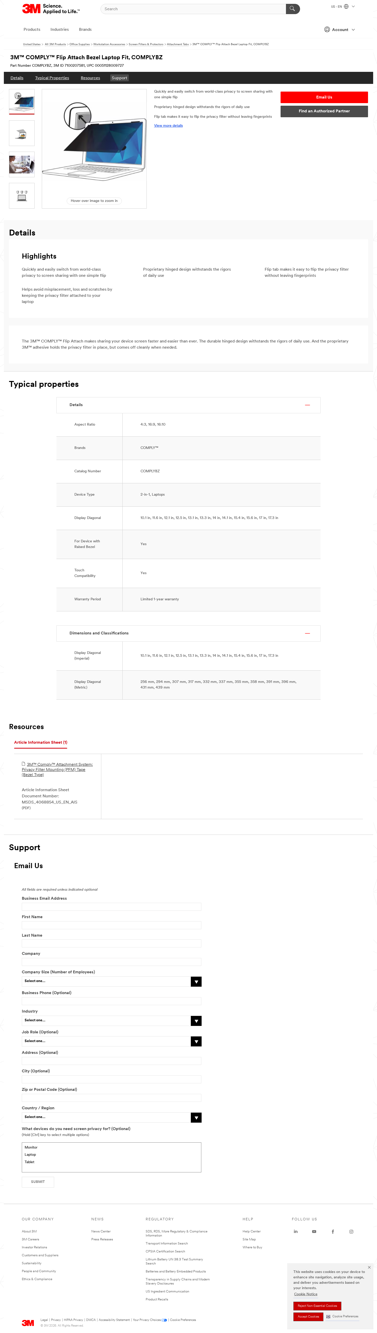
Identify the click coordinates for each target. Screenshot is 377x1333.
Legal (44, 1320)
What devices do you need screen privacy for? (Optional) (76, 1129)
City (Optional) (36, 1071)
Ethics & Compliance (37, 1279)
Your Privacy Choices (147, 1320)
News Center (101, 1231)
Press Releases (102, 1239)
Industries (60, 30)
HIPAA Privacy (73, 1320)
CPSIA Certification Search (165, 1251)
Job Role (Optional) (40, 1032)
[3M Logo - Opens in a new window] (51, 9)
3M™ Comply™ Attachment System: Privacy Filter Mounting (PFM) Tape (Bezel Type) (57, 770)
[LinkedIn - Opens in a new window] (296, 1232)
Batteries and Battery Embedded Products (176, 1271)
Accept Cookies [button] (308, 1316)
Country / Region (38, 1108)
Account (340, 30)
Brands (85, 30)
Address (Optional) (40, 1053)
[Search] (293, 9)
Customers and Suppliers (40, 1255)
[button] (342, 1316)
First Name (32, 917)
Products (32, 30)
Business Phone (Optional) (46, 993)
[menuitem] (17, 77)
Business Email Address (44, 899)
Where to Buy (252, 1247)
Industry (30, 1011)
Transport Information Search (167, 1243)
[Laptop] (111, 1155)
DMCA (91, 1320)
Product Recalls (157, 1299)
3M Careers (30, 1239)
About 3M (29, 1231)
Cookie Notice (306, 1294)
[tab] (40, 743)
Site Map (249, 1239)
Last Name (32, 936)
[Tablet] (111, 1162)
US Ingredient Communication (167, 1291)
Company (31, 954)
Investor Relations (34, 1247)
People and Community (39, 1271)
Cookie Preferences (183, 1320)
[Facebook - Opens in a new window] (333, 1232)
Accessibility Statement (114, 1320)
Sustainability (32, 1263)
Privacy (56, 1320)
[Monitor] (111, 1148)
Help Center (252, 1231)
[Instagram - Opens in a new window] (351, 1232)
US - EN (337, 6)
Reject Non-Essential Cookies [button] (317, 1306)
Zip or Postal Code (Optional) (49, 1090)
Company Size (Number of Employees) (58, 972)
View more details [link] (168, 126)
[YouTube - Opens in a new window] (314, 1232)
